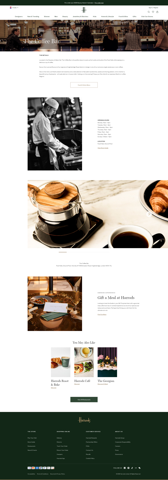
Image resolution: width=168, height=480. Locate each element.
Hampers (60, 454)
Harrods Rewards (91, 438)
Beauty (65, 16)
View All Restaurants (84, 400)
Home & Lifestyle (107, 16)
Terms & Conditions (42, 474)
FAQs (87, 446)
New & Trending (33, 16)
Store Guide (31, 442)
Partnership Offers (91, 442)
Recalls (88, 454)
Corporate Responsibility (122, 442)
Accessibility (31, 474)
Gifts (134, 16)
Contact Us (89, 450)
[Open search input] (149, 12)
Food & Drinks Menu (84, 85)
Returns (59, 442)
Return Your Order (62, 450)
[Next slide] (149, 214)
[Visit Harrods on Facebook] (125, 468)
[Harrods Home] (84, 10)
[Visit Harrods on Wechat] (139, 468)
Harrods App (61, 458)
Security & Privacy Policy (57, 474)
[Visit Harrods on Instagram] (128, 468)
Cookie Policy (90, 458)
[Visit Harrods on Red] (136, 468)
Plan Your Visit (32, 438)
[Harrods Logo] (84, 420)
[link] (55, 133)
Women (47, 16)
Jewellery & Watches (80, 16)
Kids (94, 16)
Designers (19, 16)
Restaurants (31, 446)
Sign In (150, 7)
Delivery (59, 438)
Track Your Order (62, 446)
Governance (119, 454)
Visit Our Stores (147, 16)
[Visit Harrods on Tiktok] (132, 468)
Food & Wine (123, 16)
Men (56, 16)
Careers (117, 446)
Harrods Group (119, 438)
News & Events (32, 450)
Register (156, 7)
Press (117, 450)
